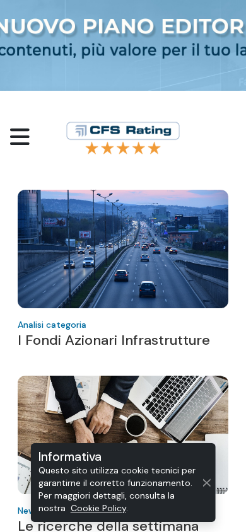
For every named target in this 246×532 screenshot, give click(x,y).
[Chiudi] (206, 482)
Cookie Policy (98, 508)
